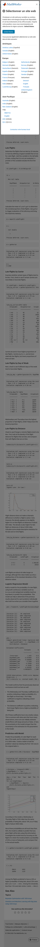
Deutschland (6, 68)
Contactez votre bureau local (20, 129)
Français (26, 87)
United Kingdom (26, 90)
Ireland (4, 80)
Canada (5, 51)
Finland (5, 74)
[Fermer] (36, 4)
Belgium (5, 62)
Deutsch (26, 80)
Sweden (24, 74)
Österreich (24, 68)
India (4, 104)
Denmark (5, 65)
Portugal (24, 71)
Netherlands (25, 62)
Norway (24, 65)
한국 (4, 122)
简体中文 (7, 113)
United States (7, 54)
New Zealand (6, 107)
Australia (5, 100)
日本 (4, 119)
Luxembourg (6, 87)
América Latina (7, 47)
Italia (4, 84)
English (25, 84)
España (5, 71)
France (4, 77)
